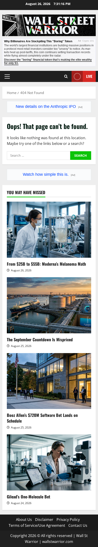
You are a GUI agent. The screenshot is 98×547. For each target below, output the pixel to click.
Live (89, 76)
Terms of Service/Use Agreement (37, 525)
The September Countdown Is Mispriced (40, 339)
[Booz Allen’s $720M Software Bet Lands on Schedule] (49, 381)
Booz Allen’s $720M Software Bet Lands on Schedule (42, 418)
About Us (24, 519)
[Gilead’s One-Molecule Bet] (49, 462)
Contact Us (77, 525)
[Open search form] (66, 76)
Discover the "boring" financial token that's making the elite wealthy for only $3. (48, 61)
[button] (7, 76)
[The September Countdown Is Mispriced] (49, 305)
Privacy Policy (68, 519)
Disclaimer (44, 519)
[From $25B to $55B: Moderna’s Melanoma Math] (49, 230)
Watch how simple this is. (49, 174)
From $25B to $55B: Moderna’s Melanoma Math (46, 264)
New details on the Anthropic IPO (49, 106)
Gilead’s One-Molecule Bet (28, 497)
